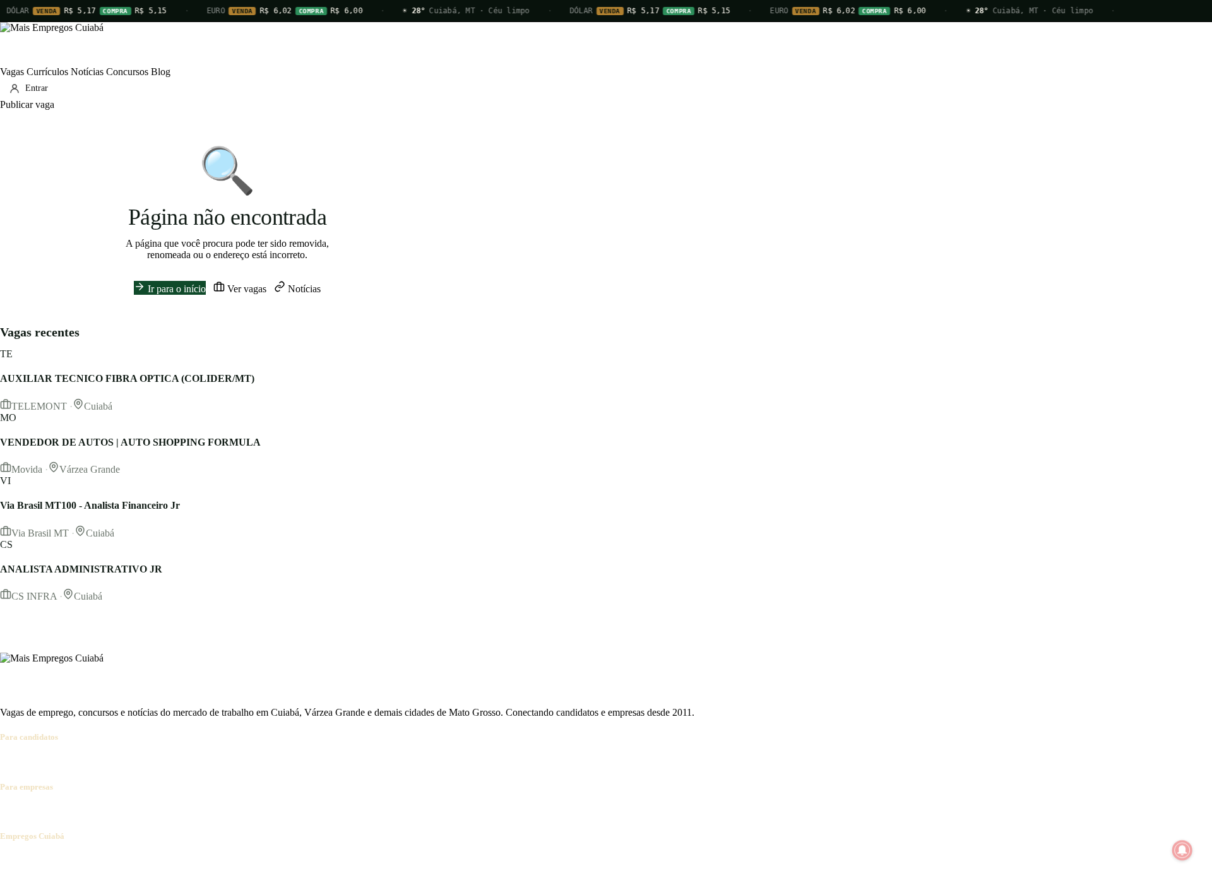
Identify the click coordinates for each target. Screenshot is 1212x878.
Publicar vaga (27, 104)
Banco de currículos (101, 811)
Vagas (12, 71)
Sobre (11, 860)
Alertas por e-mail (230, 761)
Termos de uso (124, 860)
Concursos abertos (156, 761)
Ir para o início (175, 288)
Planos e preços (174, 811)
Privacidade (179, 860)
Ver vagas (245, 288)
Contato (77, 860)
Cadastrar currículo (79, 761)
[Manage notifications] (1182, 850)
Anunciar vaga (29, 811)
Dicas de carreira (302, 761)
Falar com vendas (243, 811)
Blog (160, 71)
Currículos (47, 71)
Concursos (127, 71)
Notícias (87, 71)
